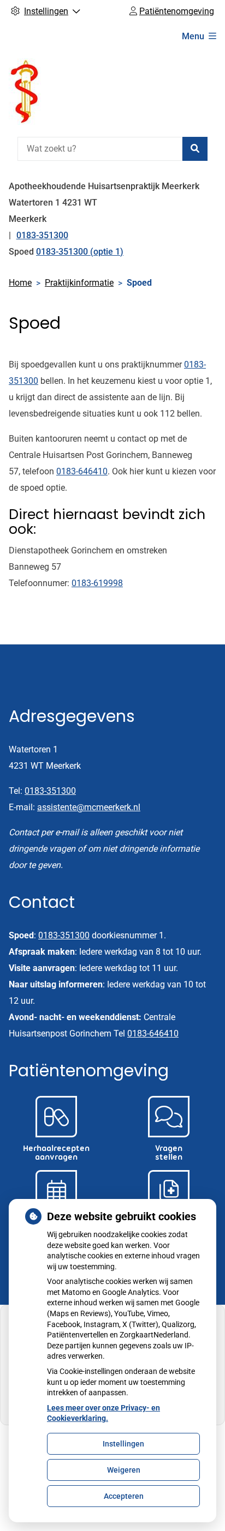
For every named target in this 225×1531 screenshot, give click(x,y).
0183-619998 (97, 583)
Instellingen (123, 1443)
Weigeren (123, 1470)
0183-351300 (50, 791)
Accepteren (124, 1496)
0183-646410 (82, 471)
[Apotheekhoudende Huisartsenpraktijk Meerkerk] (25, 91)
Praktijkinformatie (79, 283)
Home (20, 283)
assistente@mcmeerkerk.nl (88, 807)
